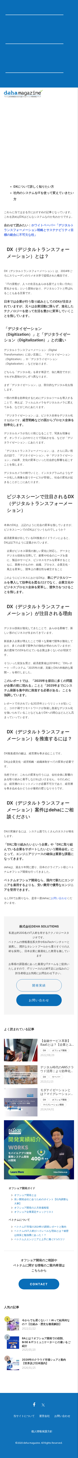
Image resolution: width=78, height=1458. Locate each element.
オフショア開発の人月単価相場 (31, 1207)
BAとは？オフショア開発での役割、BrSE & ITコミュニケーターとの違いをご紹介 (46, 1342)
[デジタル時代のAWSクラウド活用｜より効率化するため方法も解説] (21, 1074)
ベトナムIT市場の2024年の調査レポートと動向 (40, 1226)
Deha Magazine (23, 94)
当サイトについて (24, 1415)
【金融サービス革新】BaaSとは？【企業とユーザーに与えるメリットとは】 (57, 1042)
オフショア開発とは (25, 1195)
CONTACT (39, 1284)
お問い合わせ (59, 898)
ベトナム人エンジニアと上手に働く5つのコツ (39, 1239)
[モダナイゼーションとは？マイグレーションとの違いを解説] (21, 1102)
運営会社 (44, 1415)
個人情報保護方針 (41, 1431)
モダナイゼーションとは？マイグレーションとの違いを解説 (57, 1092)
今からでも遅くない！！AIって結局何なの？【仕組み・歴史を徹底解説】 (46, 1322)
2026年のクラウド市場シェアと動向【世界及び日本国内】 (44, 1361)
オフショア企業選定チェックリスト (34, 1211)
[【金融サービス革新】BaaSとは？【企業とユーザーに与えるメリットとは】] (21, 1050)
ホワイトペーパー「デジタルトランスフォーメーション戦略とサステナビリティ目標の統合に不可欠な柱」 (39, 230)
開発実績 (39, 985)
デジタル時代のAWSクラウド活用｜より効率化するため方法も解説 (57, 1069)
